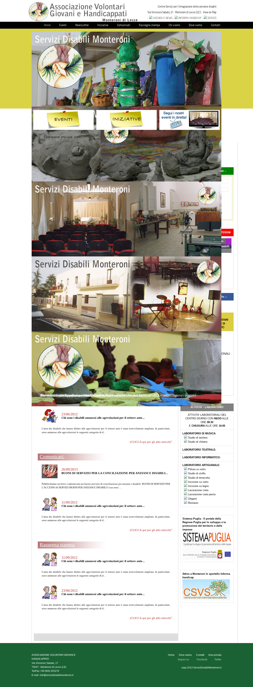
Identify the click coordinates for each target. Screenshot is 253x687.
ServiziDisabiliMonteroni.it (207, 667)
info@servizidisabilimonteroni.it (56, 675)
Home (47, 25)
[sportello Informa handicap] (206, 599)
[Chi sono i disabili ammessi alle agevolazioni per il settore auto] (50, 422)
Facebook (202, 659)
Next (223, 70)
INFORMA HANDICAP (189, 18)
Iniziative (102, 25)
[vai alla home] (83, 20)
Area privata (214, 655)
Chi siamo (174, 25)
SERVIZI (212, 18)
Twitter (217, 659)
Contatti (215, 25)
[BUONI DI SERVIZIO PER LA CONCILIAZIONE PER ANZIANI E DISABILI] (50, 477)
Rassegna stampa (149, 25)
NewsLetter (82, 25)
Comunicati (123, 25)
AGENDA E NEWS (162, 18)
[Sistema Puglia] (206, 559)
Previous (29, 70)
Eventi (63, 25)
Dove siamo (195, 25)
